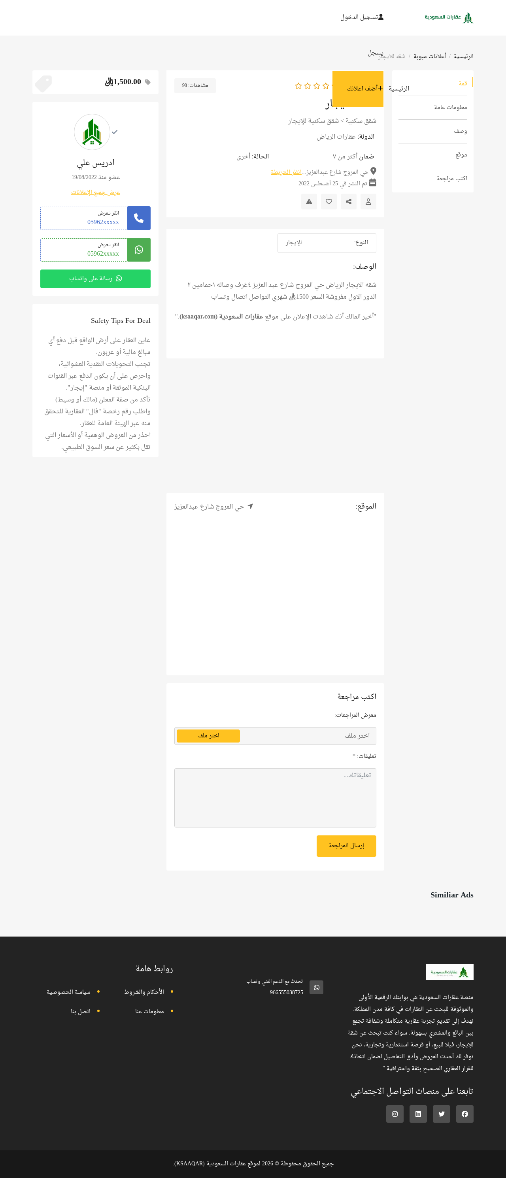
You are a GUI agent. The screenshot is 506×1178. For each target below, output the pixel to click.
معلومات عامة (450, 107)
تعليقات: (364, 756)
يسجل (375, 53)
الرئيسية (399, 89)
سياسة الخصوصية (69, 992)
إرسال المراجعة (346, 846)
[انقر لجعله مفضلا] (329, 201)
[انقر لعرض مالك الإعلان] (368, 201)
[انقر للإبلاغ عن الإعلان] (309, 201)
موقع (461, 155)
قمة (463, 84)
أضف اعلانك (362, 89)
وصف (460, 131)
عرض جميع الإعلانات (95, 192)
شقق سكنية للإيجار (313, 121)
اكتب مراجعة (452, 178)
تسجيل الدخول (359, 17)
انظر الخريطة (286, 172)
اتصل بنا (81, 1011)
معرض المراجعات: (355, 715)
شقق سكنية (361, 121)
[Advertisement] (275, 425)
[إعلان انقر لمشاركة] (349, 201)
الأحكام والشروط (144, 992)
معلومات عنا (149, 1011)
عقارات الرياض (336, 137)
